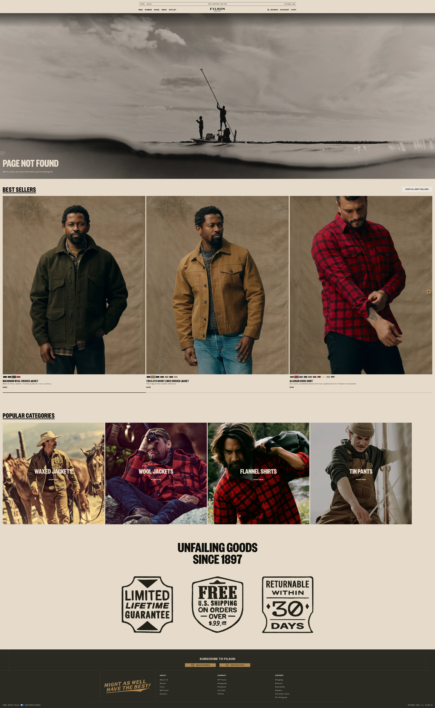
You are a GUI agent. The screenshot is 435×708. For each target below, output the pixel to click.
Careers (163, 694)
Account (284, 10)
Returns (279, 683)
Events (149, 4)
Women (148, 10)
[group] (53, 474)
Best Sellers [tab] (19, 189)
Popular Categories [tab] (29, 415)
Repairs (278, 690)
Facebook (221, 687)
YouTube (221, 690)
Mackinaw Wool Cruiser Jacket (20, 381)
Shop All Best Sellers (417, 189)
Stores (142, 4)
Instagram (222, 683)
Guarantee (280, 687)
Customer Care (289, 4)
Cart (293, 10)
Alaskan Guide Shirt (301, 381)
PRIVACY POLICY (13, 705)
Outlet (172, 10)
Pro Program (281, 697)
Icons (162, 687)
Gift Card (164, 690)
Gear (164, 10)
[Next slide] (428, 292)
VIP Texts (221, 680)
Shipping (279, 680)
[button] (74, 392)
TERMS (5, 705)
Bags (156, 10)
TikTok (220, 694)
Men (141, 10)
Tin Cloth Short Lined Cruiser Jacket (167, 381)
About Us (164, 680)
